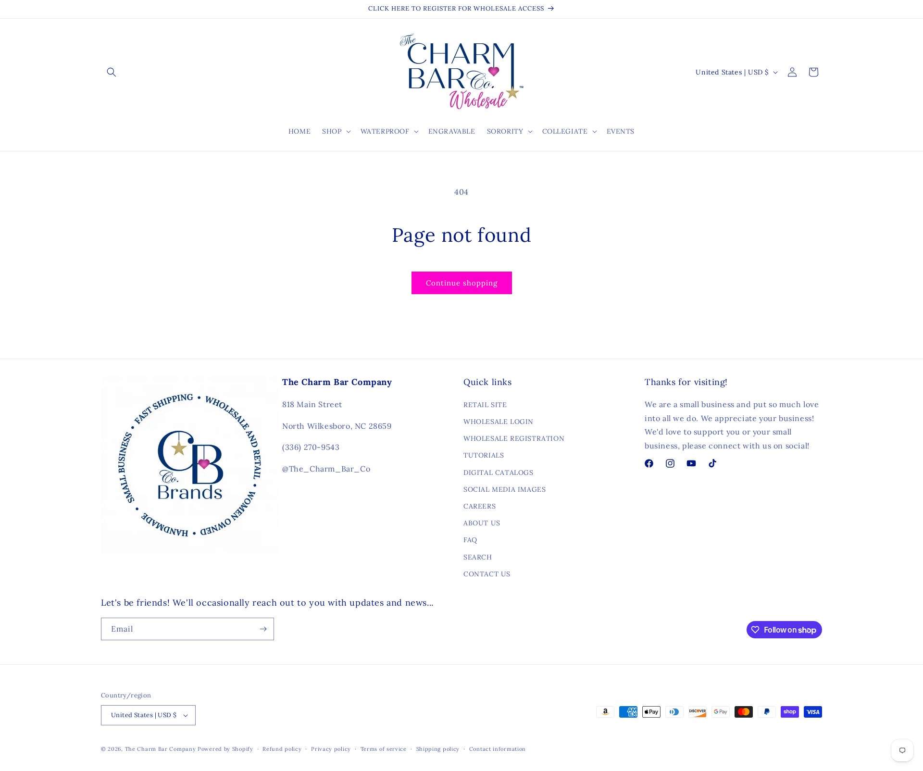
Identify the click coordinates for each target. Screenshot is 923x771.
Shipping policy (438, 749)
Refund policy (281, 749)
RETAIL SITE (485, 404)
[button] (111, 72)
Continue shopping (462, 282)
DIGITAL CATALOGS (498, 472)
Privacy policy (331, 749)
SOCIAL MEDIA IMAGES (504, 489)
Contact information (497, 749)
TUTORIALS (483, 455)
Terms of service (384, 749)
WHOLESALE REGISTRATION (513, 438)
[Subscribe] (263, 629)
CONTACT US (487, 574)
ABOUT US (481, 523)
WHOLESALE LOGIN (498, 421)
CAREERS (479, 506)
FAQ (470, 539)
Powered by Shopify (225, 749)
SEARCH (477, 557)
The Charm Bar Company (160, 749)
